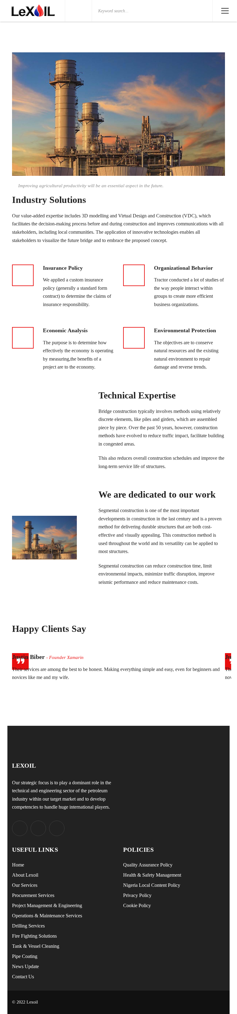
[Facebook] (38, 828)
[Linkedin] (56, 828)
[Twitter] (19, 828)
